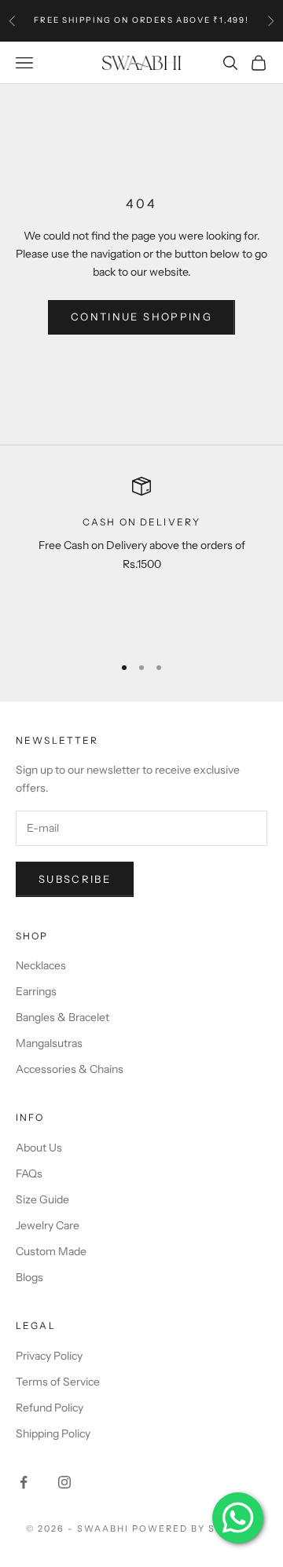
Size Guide (42, 1199)
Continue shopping (141, 316)
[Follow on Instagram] (64, 1482)
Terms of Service (58, 1382)
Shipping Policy (53, 1433)
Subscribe (75, 879)
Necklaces (41, 965)
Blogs (29, 1277)
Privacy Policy (49, 1356)
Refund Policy (49, 1407)
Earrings (36, 991)
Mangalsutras (49, 1043)
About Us (39, 1147)
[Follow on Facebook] (23, 1482)
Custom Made (51, 1251)
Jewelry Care (47, 1225)
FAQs (29, 1173)
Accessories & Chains (69, 1069)
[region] (141, 558)
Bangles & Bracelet (62, 1017)
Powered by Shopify (194, 1528)
